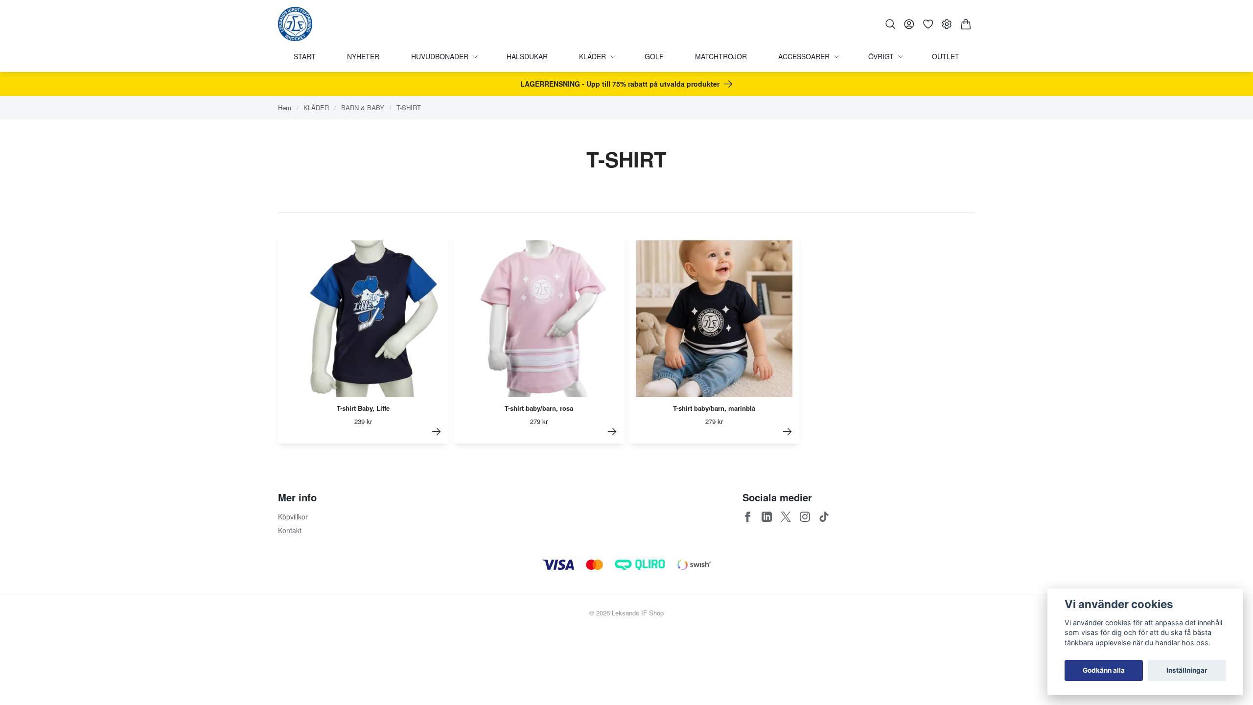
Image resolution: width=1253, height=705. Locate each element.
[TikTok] (824, 517)
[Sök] (890, 24)
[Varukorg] (965, 24)
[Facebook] (748, 517)
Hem (284, 107)
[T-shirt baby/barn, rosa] (612, 431)
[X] (786, 517)
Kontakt (290, 530)
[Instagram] (805, 517)
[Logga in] (909, 24)
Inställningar (1186, 670)
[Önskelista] (928, 24)
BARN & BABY (362, 107)
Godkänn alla (1104, 670)
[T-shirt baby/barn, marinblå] (787, 431)
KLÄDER (316, 107)
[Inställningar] (946, 24)
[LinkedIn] (767, 517)
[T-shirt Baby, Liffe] (436, 431)
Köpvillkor (293, 516)
